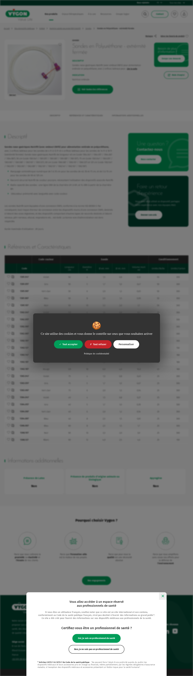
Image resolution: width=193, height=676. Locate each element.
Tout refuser (99, 344)
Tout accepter (70, 344)
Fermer (163, 596)
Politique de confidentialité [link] (96, 353)
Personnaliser (126, 344)
